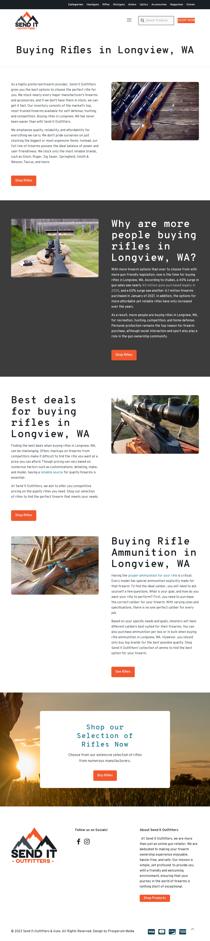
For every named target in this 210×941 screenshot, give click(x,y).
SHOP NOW (186, 20)
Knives (190, 4)
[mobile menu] (129, 20)
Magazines (176, 4)
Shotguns (119, 4)
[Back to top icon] (194, 931)
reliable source (52, 472)
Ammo (132, 4)
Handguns (93, 4)
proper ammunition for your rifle (152, 576)
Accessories (159, 4)
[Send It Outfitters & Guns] (27, 20)
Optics (144, 4)
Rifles (106, 4)
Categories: (75, 4)
